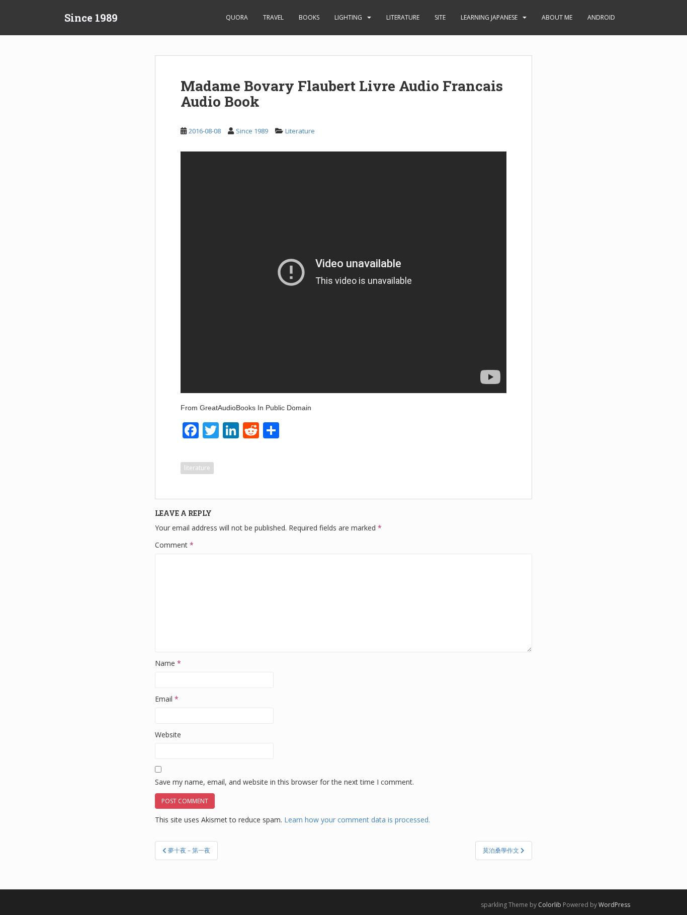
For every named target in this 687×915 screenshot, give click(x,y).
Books (309, 17)
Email (167, 699)
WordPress (614, 904)
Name (168, 663)
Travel (273, 17)
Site (440, 17)
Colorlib (549, 904)
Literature (402, 17)
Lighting (348, 17)
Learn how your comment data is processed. (357, 819)
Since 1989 (91, 17)
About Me (557, 17)
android (601, 17)
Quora (237, 17)
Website (168, 734)
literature (197, 468)
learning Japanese (489, 17)
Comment (174, 545)
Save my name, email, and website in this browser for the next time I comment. (284, 782)
